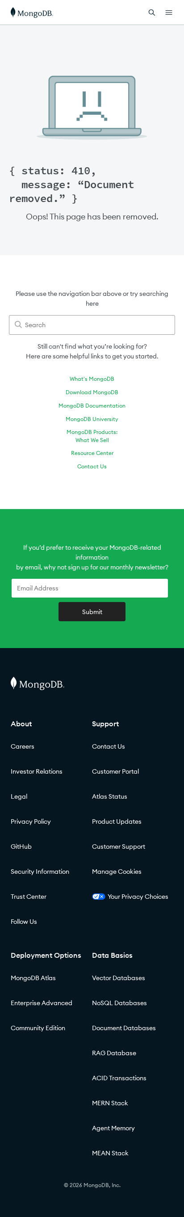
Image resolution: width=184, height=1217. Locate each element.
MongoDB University (92, 419)
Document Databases (124, 1028)
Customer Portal (115, 771)
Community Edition (38, 1028)
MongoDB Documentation (92, 405)
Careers (22, 746)
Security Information (40, 871)
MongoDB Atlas (33, 978)
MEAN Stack (110, 1153)
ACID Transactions (119, 1078)
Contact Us (92, 466)
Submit (92, 612)
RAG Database (114, 1053)
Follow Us (24, 922)
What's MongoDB (92, 378)
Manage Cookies (117, 871)
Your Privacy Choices (138, 897)
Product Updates (117, 821)
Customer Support (118, 846)
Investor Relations (37, 771)
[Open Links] (168, 12)
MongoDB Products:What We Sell (92, 436)
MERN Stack (110, 1103)
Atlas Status (109, 796)
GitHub (21, 846)
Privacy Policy (31, 821)
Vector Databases (118, 978)
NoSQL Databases (119, 1003)
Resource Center (92, 453)
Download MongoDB (92, 392)
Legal (19, 796)
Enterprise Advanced (41, 1003)
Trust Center (28, 897)
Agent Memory (113, 1128)
